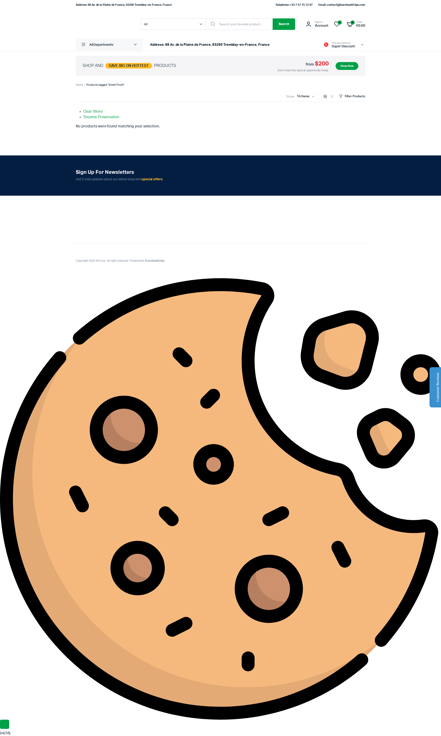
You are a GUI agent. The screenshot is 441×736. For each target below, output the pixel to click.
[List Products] (332, 96)
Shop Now (346, 66)
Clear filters (93, 111)
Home (79, 84)
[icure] (103, 24)
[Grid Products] (325, 96)
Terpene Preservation (101, 117)
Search (284, 24)
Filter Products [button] (355, 96)
